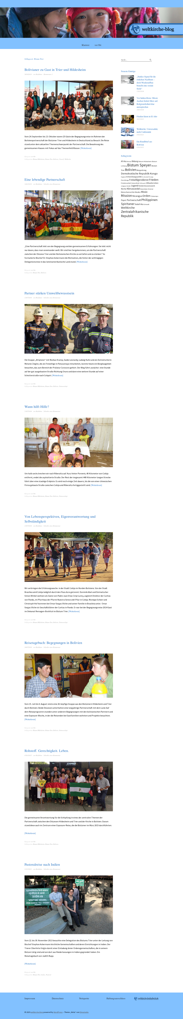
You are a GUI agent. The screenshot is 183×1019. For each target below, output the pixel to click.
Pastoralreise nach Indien (42, 864)
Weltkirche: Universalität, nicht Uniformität (147, 130)
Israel (128, 186)
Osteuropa (154, 196)
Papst (123, 200)
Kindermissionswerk (147, 186)
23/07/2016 (28, 298)
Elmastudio (84, 1012)
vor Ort (98, 45)
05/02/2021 (140, 135)
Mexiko (138, 192)
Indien (43, 975)
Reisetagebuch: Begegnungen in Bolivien (53, 642)
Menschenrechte (128, 192)
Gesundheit (135, 183)
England (123, 177)
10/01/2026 (140, 110)
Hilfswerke (149, 183)
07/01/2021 (140, 147)
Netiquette (84, 998)
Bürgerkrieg (141, 170)
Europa (151, 177)
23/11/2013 (28, 869)
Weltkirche (68, 159)
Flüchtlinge (125, 180)
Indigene (123, 186)
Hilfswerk (143, 183)
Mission (126, 195)
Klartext (85, 45)
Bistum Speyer (139, 165)
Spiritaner (127, 204)
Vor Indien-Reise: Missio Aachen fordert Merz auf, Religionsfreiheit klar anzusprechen (147, 102)
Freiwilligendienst (139, 179)
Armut (129, 161)
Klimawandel (133, 188)
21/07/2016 (28, 526)
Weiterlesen (86, 148)
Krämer (150, 189)
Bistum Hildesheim (38, 159)
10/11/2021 (140, 119)
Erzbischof (145, 177)
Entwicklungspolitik (134, 177)
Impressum (30, 998)
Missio (144, 191)
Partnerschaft (63, 386)
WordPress (58, 1012)
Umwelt (61, 159)
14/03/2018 (28, 184)
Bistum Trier (49, 159)
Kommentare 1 (48, 74)
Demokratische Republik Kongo (139, 173)
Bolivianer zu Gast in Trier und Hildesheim (55, 69)
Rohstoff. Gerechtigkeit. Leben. (47, 750)
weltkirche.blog (37, 1012)
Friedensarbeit (126, 183)
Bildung (135, 161)
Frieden (153, 180)
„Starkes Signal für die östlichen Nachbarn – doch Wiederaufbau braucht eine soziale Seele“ (146, 82)
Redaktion (39, 74)
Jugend (134, 185)
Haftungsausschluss (116, 998)
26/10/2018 (28, 74)
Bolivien (55, 159)
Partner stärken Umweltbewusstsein (49, 293)
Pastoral (48, 975)
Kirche (123, 189)
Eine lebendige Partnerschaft (45, 179)
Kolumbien (144, 189)
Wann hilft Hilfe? (37, 406)
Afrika (123, 161)
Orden (146, 196)
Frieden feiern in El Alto (147, 116)
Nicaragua (137, 195)
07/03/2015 (28, 755)
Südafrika (139, 204)
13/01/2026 (140, 91)
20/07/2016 (28, 647)
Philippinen (149, 200)
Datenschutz (58, 998)
